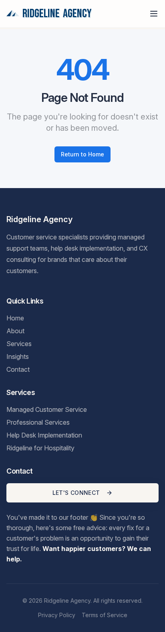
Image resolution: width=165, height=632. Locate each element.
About (15, 331)
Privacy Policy (56, 615)
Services (19, 344)
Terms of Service (104, 615)
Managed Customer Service (46, 409)
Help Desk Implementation (44, 435)
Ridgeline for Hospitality (40, 448)
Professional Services (38, 422)
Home (15, 318)
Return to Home (82, 154)
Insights (17, 356)
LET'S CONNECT (76, 492)
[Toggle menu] (154, 13)
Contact (18, 369)
